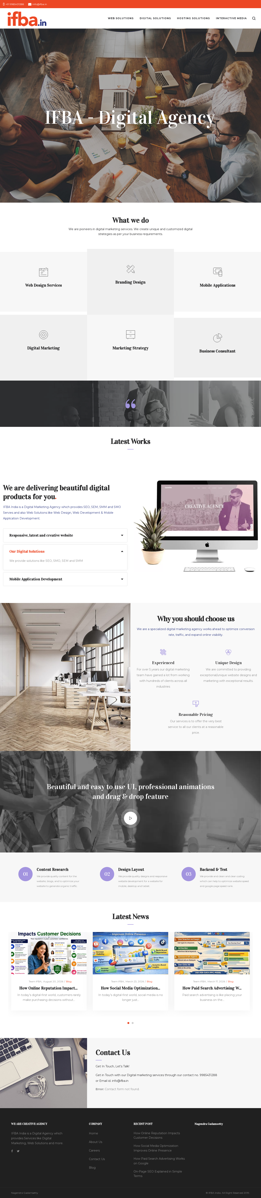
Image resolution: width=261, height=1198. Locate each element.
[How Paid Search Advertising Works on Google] (212, 953)
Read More (43, 291)
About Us (95, 1142)
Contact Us (97, 1159)
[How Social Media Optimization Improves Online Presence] (130, 953)
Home (93, 1133)
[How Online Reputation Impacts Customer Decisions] (49, 953)
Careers (94, 1150)
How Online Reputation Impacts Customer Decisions (66, 988)
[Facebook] (12, 1151)
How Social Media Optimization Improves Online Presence (153, 988)
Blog (69, 981)
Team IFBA (33, 981)
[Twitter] (18, 1151)
